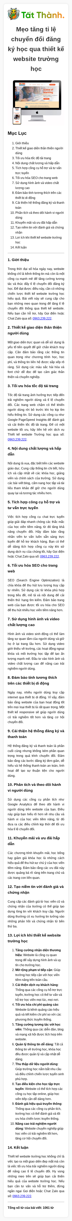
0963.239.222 (42, 318)
